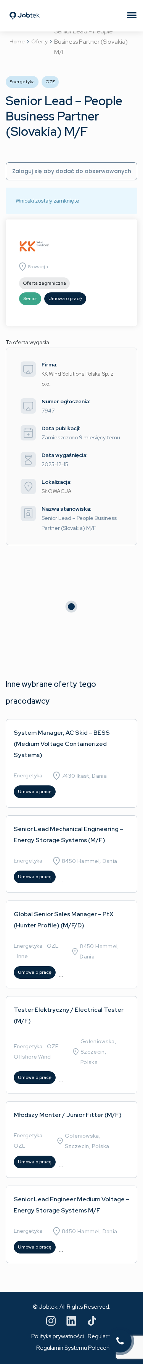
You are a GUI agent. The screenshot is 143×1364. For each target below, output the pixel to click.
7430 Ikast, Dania (84, 775)
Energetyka (28, 775)
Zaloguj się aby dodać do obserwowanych (71, 171)
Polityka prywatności (57, 1336)
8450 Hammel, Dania (89, 861)
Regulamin (101, 1336)
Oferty (39, 41)
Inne (22, 956)
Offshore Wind (32, 1056)
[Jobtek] (25, 6)
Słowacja (38, 267)
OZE (52, 945)
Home (17, 41)
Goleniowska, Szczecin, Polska (98, 1051)
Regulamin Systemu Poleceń (72, 1347)
